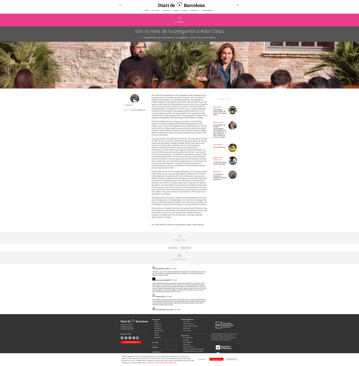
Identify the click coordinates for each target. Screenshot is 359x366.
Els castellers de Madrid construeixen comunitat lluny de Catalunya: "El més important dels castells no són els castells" (219, 131)
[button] (120, 5)
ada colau (173, 248)
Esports (158, 337)
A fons (146, 10)
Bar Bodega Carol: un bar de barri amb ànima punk (219, 112)
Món (156, 321)
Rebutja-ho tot (231, 359)
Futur (157, 333)
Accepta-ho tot (216, 359)
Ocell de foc (188, 347)
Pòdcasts (166, 10)
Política (158, 324)
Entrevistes (159, 330)
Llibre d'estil (188, 324)
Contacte (187, 328)
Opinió (185, 10)
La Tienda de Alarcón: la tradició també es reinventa (220, 176)
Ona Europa (187, 342)
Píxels (157, 335)
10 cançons (187, 337)
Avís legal (187, 330)
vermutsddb (185, 248)
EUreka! (186, 340)
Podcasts (156, 352)
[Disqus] (180, 288)
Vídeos (176, 10)
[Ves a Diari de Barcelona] (179, 5)
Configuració (202, 359)
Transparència (207, 10)
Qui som (186, 321)
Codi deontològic (190, 326)
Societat (158, 326)
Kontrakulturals (219, 147)
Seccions (155, 10)
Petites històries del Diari (193, 349)
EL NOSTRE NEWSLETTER (131, 342)
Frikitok (186, 344)
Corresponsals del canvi (193, 351)
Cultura (158, 328)
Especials (194, 10)
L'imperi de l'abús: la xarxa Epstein (220, 163)
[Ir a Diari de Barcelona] (134, 320)
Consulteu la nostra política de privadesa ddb (161, 363)
